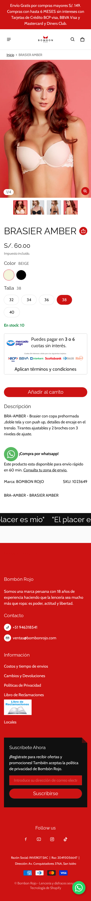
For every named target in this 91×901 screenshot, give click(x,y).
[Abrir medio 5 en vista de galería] (71, 207)
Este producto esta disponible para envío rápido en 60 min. (43, 462)
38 (64, 299)
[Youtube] (39, 839)
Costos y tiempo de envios (26, 666)
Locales (10, 722)
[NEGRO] (21, 275)
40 (11, 312)
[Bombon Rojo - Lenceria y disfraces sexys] (45, 39)
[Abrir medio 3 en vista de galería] (54, 207)
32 (11, 299)
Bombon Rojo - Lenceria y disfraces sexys (46, 883)
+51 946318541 (25, 627)
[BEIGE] (9, 275)
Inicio (10, 55)
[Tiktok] (65, 839)
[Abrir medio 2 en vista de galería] (37, 207)
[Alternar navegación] (9, 39)
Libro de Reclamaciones (24, 694)
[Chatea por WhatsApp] (78, 887)
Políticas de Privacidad (22, 685)
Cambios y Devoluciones (24, 675)
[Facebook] (25, 839)
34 (29, 299)
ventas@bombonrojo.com (34, 638)
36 (46, 299)
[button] (73, 39)
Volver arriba (18, 554)
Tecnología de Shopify (45, 888)
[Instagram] (52, 839)
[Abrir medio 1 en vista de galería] (20, 207)
